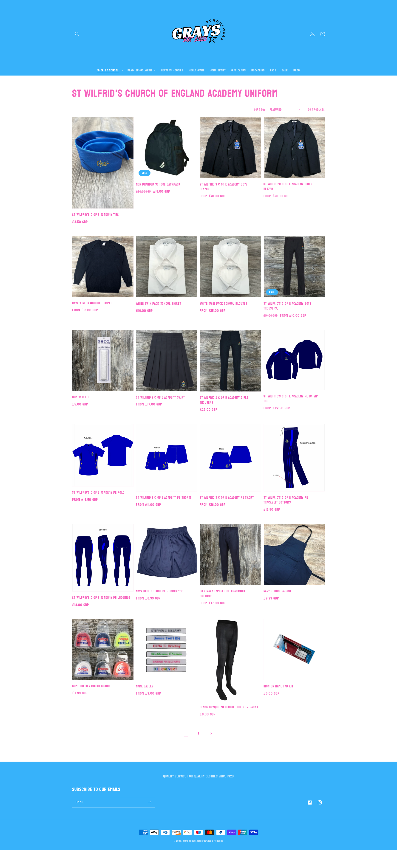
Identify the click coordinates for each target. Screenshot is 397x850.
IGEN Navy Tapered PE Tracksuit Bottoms (222, 594)
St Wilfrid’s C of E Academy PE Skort (227, 497)
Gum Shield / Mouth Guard (91, 686)
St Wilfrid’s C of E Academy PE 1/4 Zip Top (291, 399)
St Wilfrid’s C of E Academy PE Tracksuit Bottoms (286, 500)
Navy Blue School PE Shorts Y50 (159, 591)
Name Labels (145, 686)
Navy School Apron (277, 591)
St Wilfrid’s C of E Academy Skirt (160, 397)
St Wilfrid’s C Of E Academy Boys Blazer (224, 187)
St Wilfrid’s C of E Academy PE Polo (98, 492)
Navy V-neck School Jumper (92, 303)
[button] (77, 34)
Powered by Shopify (212, 841)
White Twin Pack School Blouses (223, 303)
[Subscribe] (150, 802)
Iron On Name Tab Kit (278, 686)
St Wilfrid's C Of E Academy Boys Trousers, (288, 306)
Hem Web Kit (80, 397)
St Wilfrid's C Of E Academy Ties (95, 215)
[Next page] (211, 734)
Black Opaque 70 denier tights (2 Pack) (229, 707)
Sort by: (259, 110)
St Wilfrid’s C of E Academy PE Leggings (101, 598)
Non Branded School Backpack (158, 184)
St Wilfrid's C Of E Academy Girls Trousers (224, 400)
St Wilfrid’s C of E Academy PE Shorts (164, 497)
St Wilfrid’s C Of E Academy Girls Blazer (288, 187)
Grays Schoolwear (192, 841)
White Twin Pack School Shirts (158, 303)
